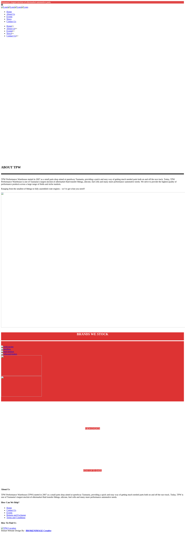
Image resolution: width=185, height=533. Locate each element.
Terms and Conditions (16, 517)
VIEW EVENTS (92, 428)
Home (9, 508)
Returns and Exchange (16, 515)
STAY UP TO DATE (92, 470)
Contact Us (11, 510)
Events (9, 513)
